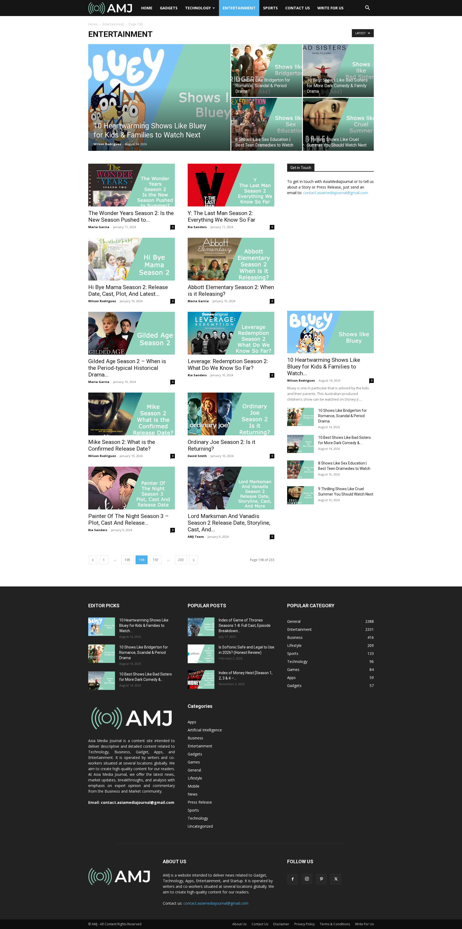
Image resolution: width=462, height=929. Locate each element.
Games (194, 762)
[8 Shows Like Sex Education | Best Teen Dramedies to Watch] (266, 124)
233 (181, 560)
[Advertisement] (330, 255)
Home (146, 7)
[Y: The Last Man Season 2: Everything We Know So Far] (231, 185)
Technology (198, 7)
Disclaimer (281, 924)
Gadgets (169, 7)
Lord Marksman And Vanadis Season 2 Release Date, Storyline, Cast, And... (229, 523)
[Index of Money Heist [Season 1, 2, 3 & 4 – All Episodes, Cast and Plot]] (201, 679)
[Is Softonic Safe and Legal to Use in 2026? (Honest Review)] (201, 653)
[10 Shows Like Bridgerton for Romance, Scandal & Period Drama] (266, 70)
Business (195, 737)
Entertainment (239, 7)
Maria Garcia (98, 227)
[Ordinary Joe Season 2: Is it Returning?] (231, 414)
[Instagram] (307, 879)
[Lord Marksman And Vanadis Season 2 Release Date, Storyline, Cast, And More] (231, 488)
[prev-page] (92, 559)
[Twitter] (335, 879)
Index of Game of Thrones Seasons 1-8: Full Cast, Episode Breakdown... (245, 625)
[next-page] (193, 559)
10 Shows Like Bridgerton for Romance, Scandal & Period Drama (342, 415)
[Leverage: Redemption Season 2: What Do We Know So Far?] (231, 333)
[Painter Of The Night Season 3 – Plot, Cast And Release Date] (131, 488)
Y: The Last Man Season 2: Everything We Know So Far (221, 216)
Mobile (193, 786)
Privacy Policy (304, 924)
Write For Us (330, 7)
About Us (239, 924)
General (194, 770)
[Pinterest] (321, 879)
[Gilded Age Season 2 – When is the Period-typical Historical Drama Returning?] (131, 333)
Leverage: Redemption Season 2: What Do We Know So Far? (228, 364)
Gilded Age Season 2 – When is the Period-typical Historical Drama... (127, 368)
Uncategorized (200, 826)
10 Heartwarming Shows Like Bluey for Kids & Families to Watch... (323, 367)
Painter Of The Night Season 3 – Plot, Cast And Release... (128, 519)
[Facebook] (292, 879)
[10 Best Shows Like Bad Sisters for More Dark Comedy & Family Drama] (338, 70)
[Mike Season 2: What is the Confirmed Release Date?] (131, 414)
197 (156, 560)
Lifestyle (195, 778)
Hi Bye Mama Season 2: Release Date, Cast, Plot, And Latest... (128, 290)
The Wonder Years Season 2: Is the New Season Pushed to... (131, 216)
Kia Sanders (197, 227)
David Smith (197, 456)
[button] (367, 8)
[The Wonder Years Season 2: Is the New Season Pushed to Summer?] (131, 185)
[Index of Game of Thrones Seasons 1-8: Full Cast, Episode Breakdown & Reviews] (201, 626)
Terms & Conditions (335, 924)
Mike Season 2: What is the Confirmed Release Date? (121, 445)
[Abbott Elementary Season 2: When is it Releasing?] (231, 259)
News (193, 794)
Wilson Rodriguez (107, 144)
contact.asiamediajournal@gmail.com (335, 192)
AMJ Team (196, 537)
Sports (270, 7)
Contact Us (297, 7)
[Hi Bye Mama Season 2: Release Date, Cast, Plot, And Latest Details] (131, 259)
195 (127, 560)
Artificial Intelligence (205, 729)
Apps (192, 721)
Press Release (200, 802)
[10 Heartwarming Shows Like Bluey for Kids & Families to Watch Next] (159, 106)
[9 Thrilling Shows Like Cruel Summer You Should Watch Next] (338, 124)
